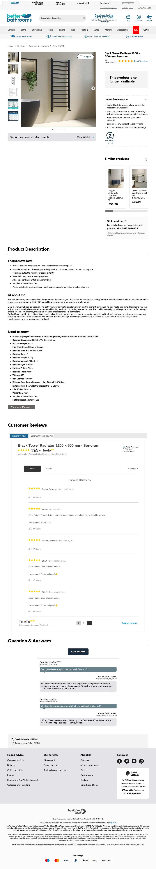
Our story (84, 760)
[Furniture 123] (105, 3)
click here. (113, 823)
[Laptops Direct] (59, 3)
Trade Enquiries (127, 8)
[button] (93, 88)
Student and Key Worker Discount (22, 780)
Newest (32, 468)
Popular (49, 468)
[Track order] (128, 17)
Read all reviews (129, 623)
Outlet (146, 29)
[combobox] (62, 18)
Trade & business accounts (56, 770)
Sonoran (45, 46)
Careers (83, 770)
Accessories (122, 29)
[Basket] (149, 17)
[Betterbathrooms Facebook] (119, 763)
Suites (96, 29)
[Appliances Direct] (37, 3)
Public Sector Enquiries (108, 8)
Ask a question (78, 651)
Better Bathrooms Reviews (42, 436)
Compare (87, 56)
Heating (84, 29)
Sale (136, 30)
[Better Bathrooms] (14, 3)
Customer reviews (18, 436)
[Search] (84, 18)
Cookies (84, 780)
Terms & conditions (89, 785)
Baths (23, 29)
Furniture (11, 29)
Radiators (32, 46)
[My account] (139, 17)
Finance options (51, 765)
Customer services (15, 760)
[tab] (18, 436)
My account (49, 760)
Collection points (15, 770)
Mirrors (108, 29)
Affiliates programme (89, 765)
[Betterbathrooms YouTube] (134, 762)
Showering (37, 29)
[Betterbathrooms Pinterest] (126, 763)
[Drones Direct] (82, 3)
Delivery (11, 765)
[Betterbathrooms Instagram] (141, 763)
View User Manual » (21, 407)
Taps (73, 29)
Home (10, 46)
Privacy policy (86, 775)
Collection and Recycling (18, 785)
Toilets (50, 29)
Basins (62, 29)
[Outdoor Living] (127, 3)
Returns (10, 775)
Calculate (84, 137)
